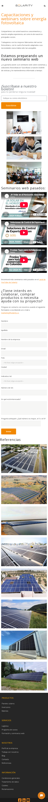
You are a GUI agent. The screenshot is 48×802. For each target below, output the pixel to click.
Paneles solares (8, 703)
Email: (3, 348)
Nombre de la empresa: (10, 339)
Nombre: (4, 321)
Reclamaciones (8, 789)
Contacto (5, 759)
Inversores (6, 707)
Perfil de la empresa (10, 748)
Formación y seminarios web (13, 733)
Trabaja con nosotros (10, 752)
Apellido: (4, 330)
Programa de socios (10, 729)
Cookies (5, 785)
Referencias (6, 763)
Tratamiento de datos (10, 782)
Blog (3, 755)
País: (3, 358)
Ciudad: (4, 367)
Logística (5, 726)
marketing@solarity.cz (10, 313)
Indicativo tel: (6, 376)
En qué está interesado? (11, 399)
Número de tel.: (7, 388)
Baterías (5, 711)
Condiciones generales (11, 778)
